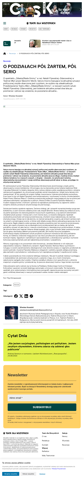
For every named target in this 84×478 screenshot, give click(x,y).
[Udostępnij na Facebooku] (16, 296)
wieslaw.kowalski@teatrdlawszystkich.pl (36, 310)
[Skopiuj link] (31, 296)
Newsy (6, 29)
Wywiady (23, 29)
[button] (3, 9)
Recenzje (14, 29)
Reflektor (32, 29)
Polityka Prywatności (59, 469)
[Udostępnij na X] (21, 296)
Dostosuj (42, 474)
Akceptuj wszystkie (10, 474)
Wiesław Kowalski (16, 96)
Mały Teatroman (44, 29)
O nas (44, 436)
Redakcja (45, 441)
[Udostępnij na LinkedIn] (26, 296)
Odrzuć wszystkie (28, 474)
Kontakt (45, 445)
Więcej (45, 448)
